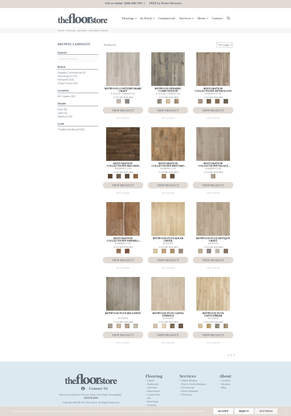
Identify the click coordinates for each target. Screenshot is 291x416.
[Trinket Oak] (226, 326)
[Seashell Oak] (123, 69)
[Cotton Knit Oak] (217, 251)
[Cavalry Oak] (209, 326)
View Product (123, 110)
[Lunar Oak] (217, 326)
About (201, 18)
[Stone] (118, 176)
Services (185, 18)
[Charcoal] (172, 176)
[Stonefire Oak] (123, 293)
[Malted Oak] (172, 251)
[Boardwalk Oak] (176, 101)
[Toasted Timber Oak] (164, 251)
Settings (266, 411)
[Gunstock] (127, 251)
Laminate (81, 30)
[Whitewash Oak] (135, 326)
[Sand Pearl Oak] (213, 293)
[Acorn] (123, 144)
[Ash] (168, 144)
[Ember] (135, 176)
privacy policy (148, 411)
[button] (136, 18)
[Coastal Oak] (168, 101)
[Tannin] (209, 101)
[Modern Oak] (168, 69)
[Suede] (217, 101)
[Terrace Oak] (118, 326)
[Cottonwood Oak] (172, 326)
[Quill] (226, 101)
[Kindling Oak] (226, 251)
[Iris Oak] (164, 326)
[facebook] (82, 389)
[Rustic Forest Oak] (181, 326)
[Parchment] (213, 69)
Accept (223, 411)
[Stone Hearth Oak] (209, 251)
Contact (217, 18)
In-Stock (146, 18)
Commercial (166, 18)
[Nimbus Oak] (168, 293)
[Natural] (123, 218)
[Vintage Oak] (127, 101)
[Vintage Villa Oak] (127, 326)
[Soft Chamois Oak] (213, 218)
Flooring (128, 18)
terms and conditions (173, 411)
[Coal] (127, 176)
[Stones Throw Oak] (181, 251)
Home (61, 30)
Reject (244, 411)
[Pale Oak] (168, 218)
